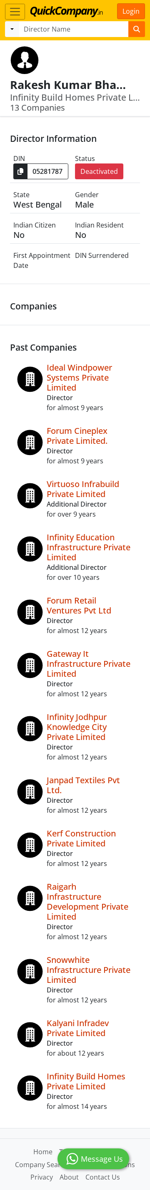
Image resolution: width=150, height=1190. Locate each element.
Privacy (41, 1177)
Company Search (41, 1164)
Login (131, 11)
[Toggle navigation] (15, 12)
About (69, 1177)
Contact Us (102, 1177)
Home (42, 1151)
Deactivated (99, 171)
